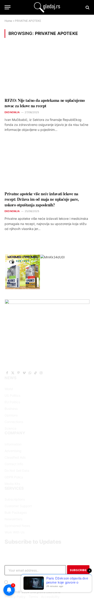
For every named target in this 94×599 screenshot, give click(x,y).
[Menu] (7, 7)
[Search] (87, 7)
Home (8, 20)
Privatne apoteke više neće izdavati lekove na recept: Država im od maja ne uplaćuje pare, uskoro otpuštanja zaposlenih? (42, 199)
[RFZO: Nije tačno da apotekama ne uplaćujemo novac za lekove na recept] (47, 70)
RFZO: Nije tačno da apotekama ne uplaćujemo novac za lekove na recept (45, 103)
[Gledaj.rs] (47, 7)
